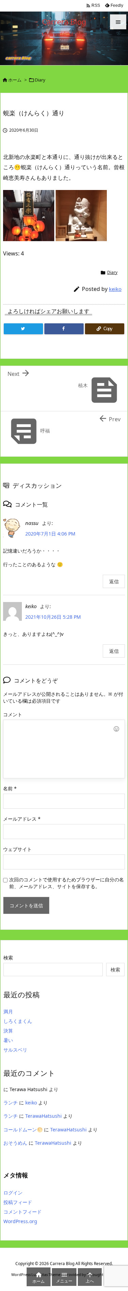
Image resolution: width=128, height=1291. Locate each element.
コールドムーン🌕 (23, 1129)
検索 (8, 957)
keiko (115, 288)
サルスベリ (15, 1049)
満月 (8, 1011)
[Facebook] (64, 328)
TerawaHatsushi (43, 1116)
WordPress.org (20, 1221)
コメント (12, 714)
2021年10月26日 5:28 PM (53, 617)
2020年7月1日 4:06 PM (50, 533)
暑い (8, 1040)
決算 (8, 1030)
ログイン (13, 1192)
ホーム (15, 80)
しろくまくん (17, 1021)
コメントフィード (22, 1211)
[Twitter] (23, 328)
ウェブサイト (17, 849)
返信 (114, 581)
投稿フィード (17, 1202)
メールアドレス (22, 819)
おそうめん (15, 1143)
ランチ (10, 1102)
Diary (40, 80)
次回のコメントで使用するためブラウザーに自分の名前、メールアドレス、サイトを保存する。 (66, 883)
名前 (10, 788)
